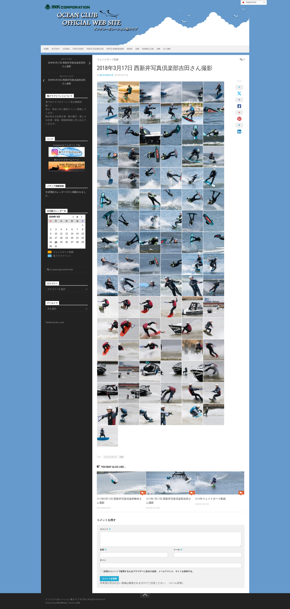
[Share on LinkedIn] (239, 128)
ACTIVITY (56, 49)
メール (178, 549)
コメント (105, 529)
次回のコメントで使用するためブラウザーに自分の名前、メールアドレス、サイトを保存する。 (148, 571)
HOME (46, 49)
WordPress (62, 602)
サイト (103, 560)
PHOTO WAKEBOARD (115, 49)
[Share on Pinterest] (239, 115)
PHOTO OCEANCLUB (95, 49)
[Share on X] (239, 90)
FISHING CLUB (148, 49)
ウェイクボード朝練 (108, 59)
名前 (103, 549)
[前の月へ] (72, 217)
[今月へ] (77, 217)
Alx (78, 602)
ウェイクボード (110, 457)
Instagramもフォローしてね (66, 145)
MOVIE (129, 49)
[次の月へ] (82, 217)
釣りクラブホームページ (66, 159)
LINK (137, 49)
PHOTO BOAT (78, 49)
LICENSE (66, 49)
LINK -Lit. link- (164, 49)
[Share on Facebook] (239, 103)
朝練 (121, 457)
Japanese (250, 2)
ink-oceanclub (106, 75)
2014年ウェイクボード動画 (210, 498)
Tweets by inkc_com (54, 322)
